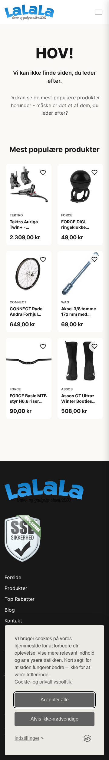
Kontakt (13, 621)
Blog (10, 610)
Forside (13, 577)
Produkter (16, 588)
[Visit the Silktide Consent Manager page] (87, 738)
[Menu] (98, 12)
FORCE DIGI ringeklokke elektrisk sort (74, 227)
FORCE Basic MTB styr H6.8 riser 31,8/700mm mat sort (28, 404)
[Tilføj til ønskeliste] (43, 172)
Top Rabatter (20, 599)
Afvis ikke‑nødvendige (54, 718)
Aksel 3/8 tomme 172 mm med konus (78, 314)
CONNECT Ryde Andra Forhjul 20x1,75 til (26, 314)
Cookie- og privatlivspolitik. (43, 681)
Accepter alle (55, 699)
